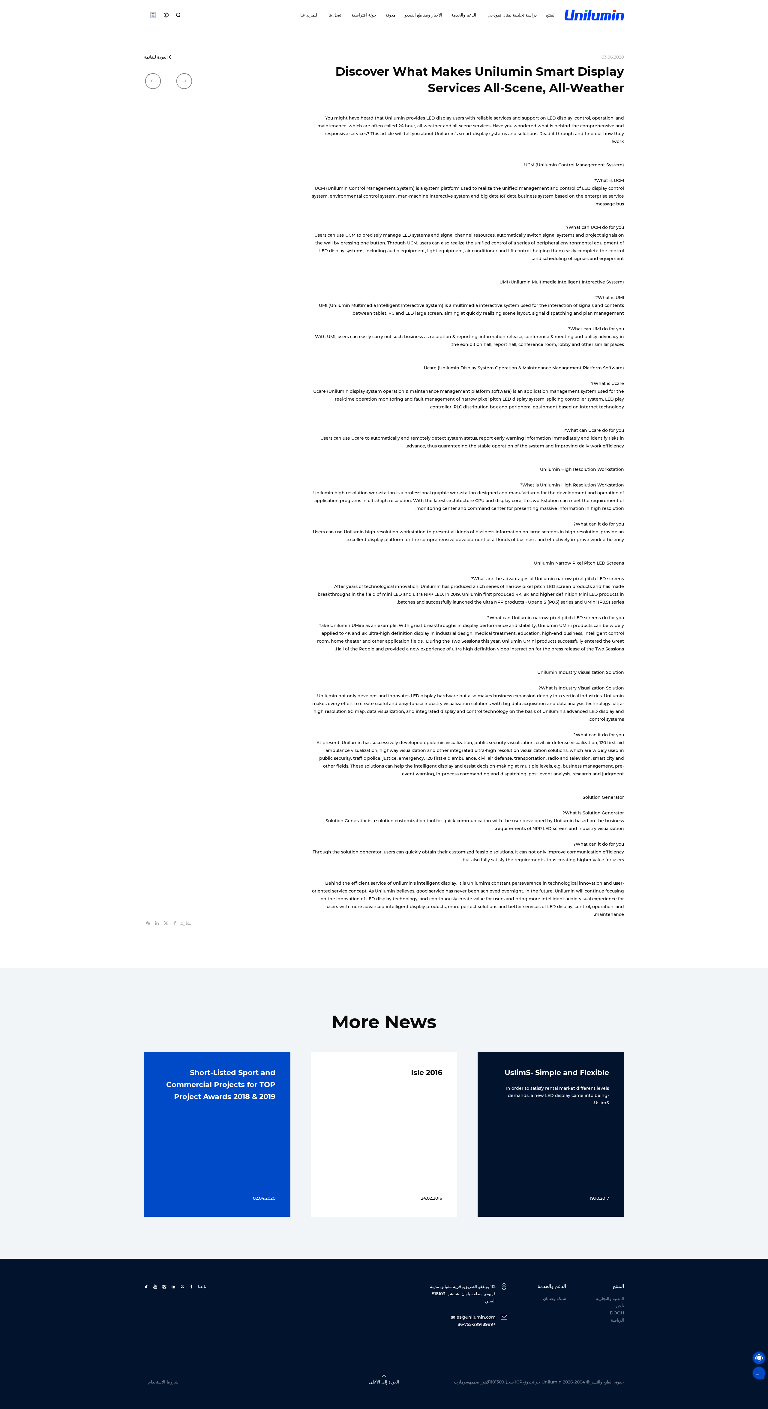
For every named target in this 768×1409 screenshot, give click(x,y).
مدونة (391, 15)
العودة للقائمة (156, 57)
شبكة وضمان (554, 1298)
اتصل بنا (334, 15)
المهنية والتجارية (610, 1298)
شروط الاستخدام (163, 1382)
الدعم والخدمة (463, 15)
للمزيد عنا (308, 15)
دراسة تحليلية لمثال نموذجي (511, 15)
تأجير (619, 1305)
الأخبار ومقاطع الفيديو (423, 15)
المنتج (551, 15)
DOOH (617, 1313)
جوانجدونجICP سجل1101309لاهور (510, 1382)
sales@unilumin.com (473, 1317)
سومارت (461, 1382)
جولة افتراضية (364, 15)
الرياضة (617, 1320)
